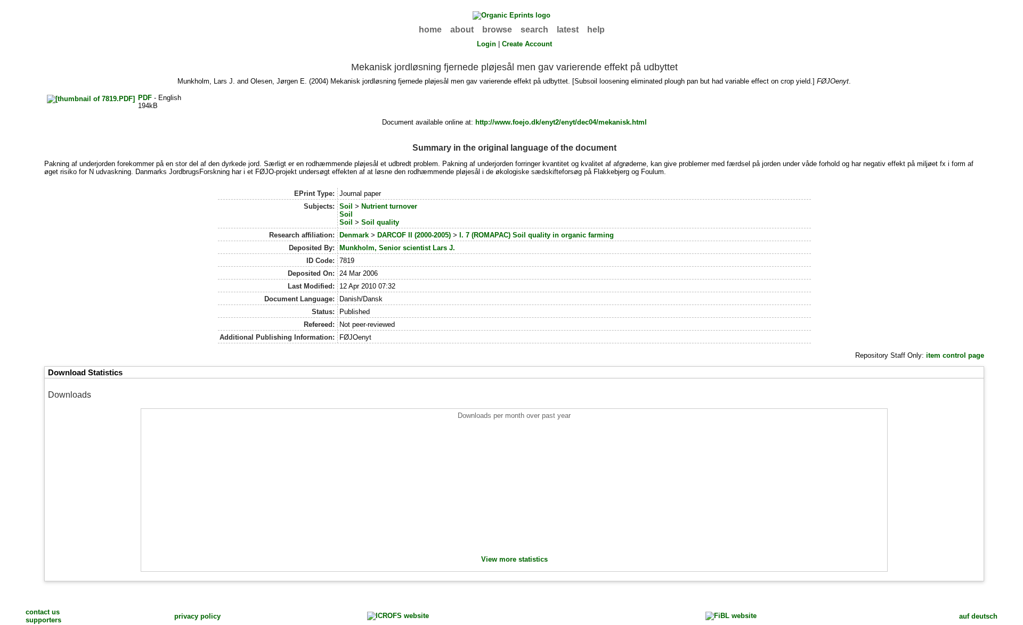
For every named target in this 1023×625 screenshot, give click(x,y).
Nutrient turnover (389, 206)
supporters (43, 620)
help (596, 29)
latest (568, 29)
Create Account (527, 44)
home (430, 29)
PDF (145, 98)
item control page (955, 355)
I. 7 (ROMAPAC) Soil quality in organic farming (536, 235)
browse (497, 29)
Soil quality (380, 222)
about (462, 29)
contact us (43, 612)
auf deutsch (978, 616)
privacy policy (197, 616)
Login (486, 44)
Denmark (354, 235)
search (534, 29)
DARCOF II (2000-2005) (414, 235)
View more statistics (514, 559)
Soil (346, 206)
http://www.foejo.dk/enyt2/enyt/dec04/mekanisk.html (561, 122)
